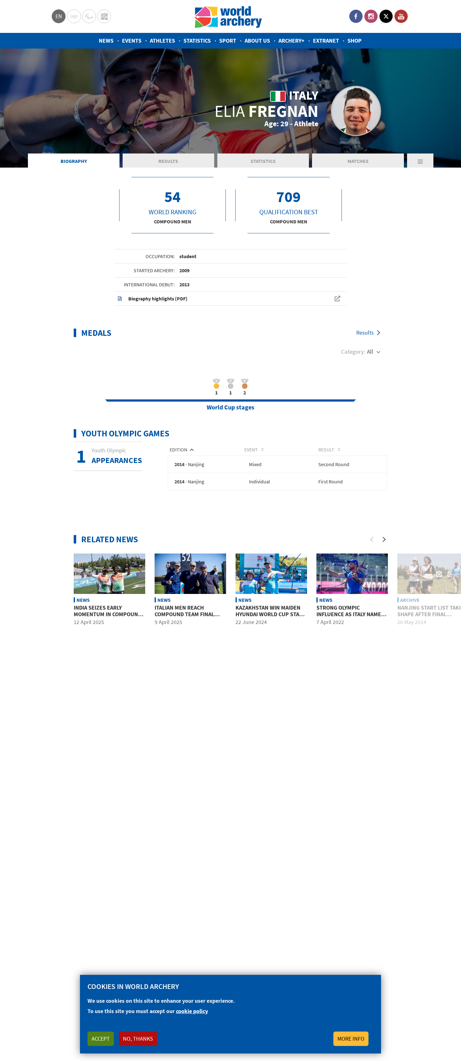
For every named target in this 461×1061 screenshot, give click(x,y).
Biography (74, 161)
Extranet (326, 40)
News (106, 40)
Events (131, 40)
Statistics (197, 40)
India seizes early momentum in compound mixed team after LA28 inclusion (107, 618)
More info (350, 1038)
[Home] (228, 16)
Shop (354, 40)
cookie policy (192, 1011)
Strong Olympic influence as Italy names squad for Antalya (350, 614)
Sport (227, 40)
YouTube (401, 16)
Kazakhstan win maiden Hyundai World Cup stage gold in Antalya (271, 614)
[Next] (384, 539)
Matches (357, 161)
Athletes (162, 40)
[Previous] (371, 539)
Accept (101, 1038)
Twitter (386, 16)
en (59, 16)
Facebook (356, 16)
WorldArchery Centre (104, 16)
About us (257, 40)
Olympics (74, 16)
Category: (353, 351)
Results (168, 161)
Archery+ (291, 40)
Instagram (371, 16)
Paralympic (89, 16)
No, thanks (138, 1038)
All (370, 351)
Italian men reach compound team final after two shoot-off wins (184, 618)
